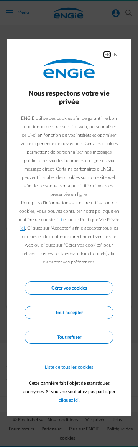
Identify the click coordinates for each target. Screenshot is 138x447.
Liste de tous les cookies (69, 367)
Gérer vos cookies (69, 288)
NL (117, 54)
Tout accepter (69, 312)
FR (107, 54)
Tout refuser (69, 337)
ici (60, 219)
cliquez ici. (69, 400)
